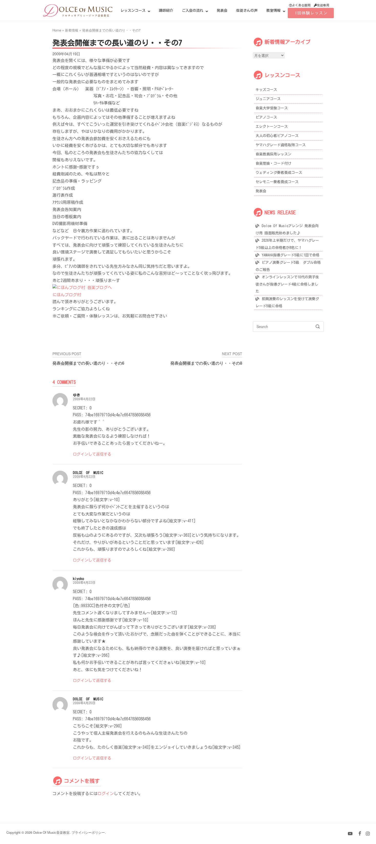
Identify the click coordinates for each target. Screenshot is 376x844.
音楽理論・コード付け (273, 163)
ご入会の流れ (192, 10)
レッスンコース (133, 10)
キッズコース (266, 89)
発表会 (222, 10)
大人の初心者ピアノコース (277, 136)
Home (56, 30)
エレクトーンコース (272, 126)
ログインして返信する (92, 454)
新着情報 (71, 30)
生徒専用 (323, 5)
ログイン (105, 794)
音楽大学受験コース (272, 108)
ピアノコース (266, 117)
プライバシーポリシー (88, 832)
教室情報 (273, 10)
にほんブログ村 (66, 295)
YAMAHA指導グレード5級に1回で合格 (290, 255)
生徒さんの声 (247, 10)
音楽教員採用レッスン (273, 154)
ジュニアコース (268, 99)
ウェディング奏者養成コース (279, 172)
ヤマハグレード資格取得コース (281, 145)
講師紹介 (166, 10)
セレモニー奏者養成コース (277, 182)
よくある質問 (301, 5)
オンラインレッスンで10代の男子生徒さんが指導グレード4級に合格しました (287, 284)
